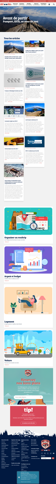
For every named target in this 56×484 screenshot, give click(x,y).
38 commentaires (33, 148)
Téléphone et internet (15, 456)
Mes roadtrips (34, 441)
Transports (13, 458)
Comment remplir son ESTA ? (11, 121)
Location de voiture (25, 446)
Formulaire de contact (35, 458)
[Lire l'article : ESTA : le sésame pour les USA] (34, 141)
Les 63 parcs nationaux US (32, 119)
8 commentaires (32, 117)
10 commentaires (12, 88)
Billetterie (23, 454)
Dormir (2, 451)
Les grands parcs (4, 456)
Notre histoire (24, 470)
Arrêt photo (3, 443)
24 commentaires (33, 81)
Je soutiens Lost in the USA (28, 423)
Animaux (3, 441)
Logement (13, 450)
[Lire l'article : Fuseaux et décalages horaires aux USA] (14, 80)
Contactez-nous (51, 1)
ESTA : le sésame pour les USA (32, 150)
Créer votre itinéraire (15, 465)
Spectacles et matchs (15, 454)
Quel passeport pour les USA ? (11, 148)
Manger (2, 458)
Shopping (3, 467)
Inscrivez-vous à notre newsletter (39, 1)
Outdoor (3, 461)
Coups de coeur (4, 448)
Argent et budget (14, 441)
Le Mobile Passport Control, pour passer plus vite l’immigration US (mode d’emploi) (35, 85)
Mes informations (34, 445)
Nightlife (3, 459)
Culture (2, 450)
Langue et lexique (14, 448)
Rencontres (3, 463)
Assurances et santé (15, 443)
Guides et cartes (24, 452)
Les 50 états (3, 454)
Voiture (12, 459)
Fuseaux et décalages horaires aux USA (13, 90)
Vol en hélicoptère (24, 456)
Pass (22, 451)
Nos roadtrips (24, 466)
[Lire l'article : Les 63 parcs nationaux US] (34, 109)
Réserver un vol (24, 444)
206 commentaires (12, 118)
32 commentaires (12, 177)
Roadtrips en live (24, 467)
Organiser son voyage (11, 7)
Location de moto (24, 460)
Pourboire (13, 453)
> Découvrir (6, 241)
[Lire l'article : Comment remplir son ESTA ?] (14, 111)
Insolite (2, 453)
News (22, 469)
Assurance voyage (25, 449)
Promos (22, 443)
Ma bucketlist (33, 443)
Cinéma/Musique (4, 445)
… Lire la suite (10, 69)
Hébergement (24, 448)
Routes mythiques (5, 466)
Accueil (4, 7)
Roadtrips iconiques (5, 464)
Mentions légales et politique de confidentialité (35, 452)
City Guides (3, 446)
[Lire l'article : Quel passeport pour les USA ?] (14, 141)
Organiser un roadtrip (15, 451)
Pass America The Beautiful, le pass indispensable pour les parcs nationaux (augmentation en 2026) (13, 182)
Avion (12, 446)
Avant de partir (19, 7)
